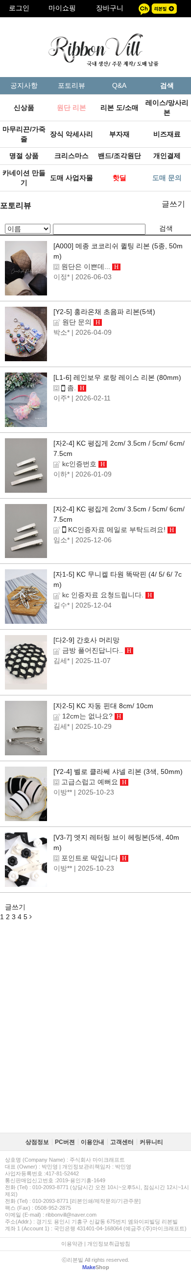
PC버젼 (65, 1142)
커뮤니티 (151, 1142)
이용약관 (72, 1244)
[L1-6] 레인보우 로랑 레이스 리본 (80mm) (117, 377)
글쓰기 (173, 203)
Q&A (119, 85)
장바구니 (109, 8)
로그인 (19, 8)
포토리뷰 (71, 85)
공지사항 (24, 85)
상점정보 (37, 1142)
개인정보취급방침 (108, 1244)
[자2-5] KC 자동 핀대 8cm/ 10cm (103, 706)
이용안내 (92, 1142)
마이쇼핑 (62, 8)
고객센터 (122, 1142)
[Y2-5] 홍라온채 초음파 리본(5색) (104, 312)
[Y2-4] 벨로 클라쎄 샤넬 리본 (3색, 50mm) (118, 771)
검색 (166, 228)
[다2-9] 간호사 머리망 (86, 640)
